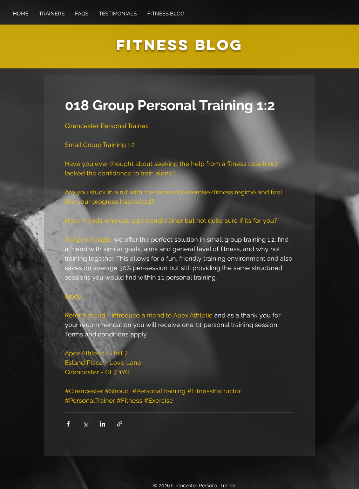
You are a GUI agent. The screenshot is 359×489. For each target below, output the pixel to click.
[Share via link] (119, 424)
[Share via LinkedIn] (102, 424)
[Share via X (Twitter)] (85, 424)
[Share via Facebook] (68, 424)
